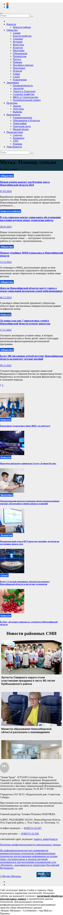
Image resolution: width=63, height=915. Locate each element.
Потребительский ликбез (27, 100)
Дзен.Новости (14, 146)
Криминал (18, 138)
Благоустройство (22, 36)
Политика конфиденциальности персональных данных (30, 844)
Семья (16, 73)
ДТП (15, 140)
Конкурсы (18, 44)
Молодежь (18, 50)
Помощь (17, 62)
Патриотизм (19, 56)
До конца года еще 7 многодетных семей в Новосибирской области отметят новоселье (25, 322)
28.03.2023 (6, 226)
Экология (18, 88)
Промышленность (23, 85)
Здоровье (18, 38)
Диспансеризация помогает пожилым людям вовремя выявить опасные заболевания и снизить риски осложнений (29, 502)
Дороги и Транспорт (24, 91)
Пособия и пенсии (23, 65)
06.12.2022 (6, 297)
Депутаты (18, 108)
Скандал (17, 135)
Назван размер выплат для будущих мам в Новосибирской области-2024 (25, 183)
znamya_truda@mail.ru (46, 839)
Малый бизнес (21, 129)
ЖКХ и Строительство (25, 97)
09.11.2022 (5, 365)
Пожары (17, 143)
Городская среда (22, 126)
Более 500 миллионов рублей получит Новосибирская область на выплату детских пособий (31, 357)
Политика (11, 103)
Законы (17, 105)
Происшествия (14, 132)
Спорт (16, 76)
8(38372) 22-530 (30, 833)
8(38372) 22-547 (32, 828)
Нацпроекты (13, 114)
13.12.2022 (6, 262)
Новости (11, 24)
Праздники (19, 68)
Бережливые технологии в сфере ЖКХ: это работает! (25, 426)
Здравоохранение (22, 117)
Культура (18, 47)
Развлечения (20, 79)
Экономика (12, 82)
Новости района (22, 27)
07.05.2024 (6, 191)
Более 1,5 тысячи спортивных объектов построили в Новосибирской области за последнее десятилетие (25, 582)
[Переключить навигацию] (1, 13)
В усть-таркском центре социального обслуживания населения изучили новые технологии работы (30, 219)
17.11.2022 (5, 330)
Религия (17, 70)
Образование (20, 53)
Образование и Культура (26, 120)
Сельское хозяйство (23, 94)
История (17, 41)
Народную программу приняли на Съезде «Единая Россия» (28, 463)
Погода (17, 59)
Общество (12, 30)
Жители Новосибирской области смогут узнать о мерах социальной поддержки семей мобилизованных (31, 289)
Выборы (17, 111)
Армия (16, 33)
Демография (19, 123)
